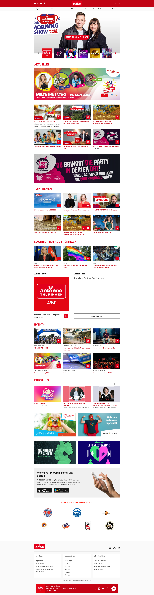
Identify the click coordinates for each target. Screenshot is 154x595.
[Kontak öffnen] (116, 3)
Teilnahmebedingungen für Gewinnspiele (44, 570)
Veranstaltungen (99, 9)
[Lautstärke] (94, 588)
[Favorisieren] (107, 588)
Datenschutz (40, 563)
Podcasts (115, 9)
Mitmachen (55, 9)
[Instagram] (38, 3)
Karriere (67, 569)
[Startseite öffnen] (77, 3)
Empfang (68, 566)
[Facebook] (41, 3)
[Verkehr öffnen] (44, 3)
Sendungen (68, 561)
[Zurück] (114, 384)
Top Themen (40, 9)
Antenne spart (98, 569)
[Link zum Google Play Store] (61, 490)
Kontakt (67, 575)
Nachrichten (70, 9)
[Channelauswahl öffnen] (119, 3)
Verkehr (84, 9)
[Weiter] (118, 384)
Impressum (39, 561)
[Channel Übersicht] (99, 588)
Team (67, 563)
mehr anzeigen (96, 316)
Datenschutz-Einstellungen (44, 566)
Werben (67, 572)
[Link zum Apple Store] (44, 490)
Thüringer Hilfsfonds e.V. (102, 566)
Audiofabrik (98, 563)
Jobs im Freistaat (100, 561)
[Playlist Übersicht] (103, 588)
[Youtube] (35, 3)
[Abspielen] (113, 588)
